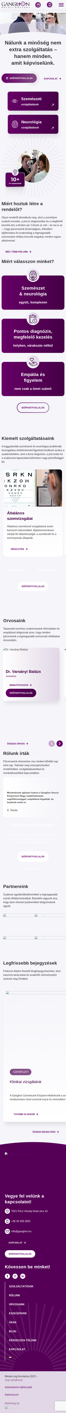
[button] (52, 743)
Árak (13, 1322)
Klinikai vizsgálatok (25, 1082)
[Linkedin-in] (22, 1276)
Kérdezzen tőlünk (23, 1340)
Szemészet (21, 1072)
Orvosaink (17, 1304)
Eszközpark (18, 1313)
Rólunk (14, 1295)
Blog (12, 1331)
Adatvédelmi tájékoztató (18, 1387)
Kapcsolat (17, 1349)
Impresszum (12, 1394)
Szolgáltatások (21, 1286)
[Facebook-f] (7, 1276)
